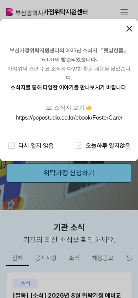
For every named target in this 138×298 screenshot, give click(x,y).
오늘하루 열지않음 (108, 145)
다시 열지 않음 (36, 145)
